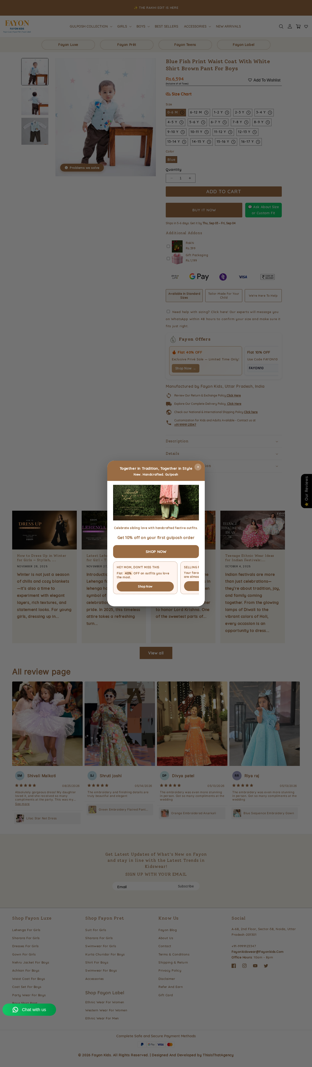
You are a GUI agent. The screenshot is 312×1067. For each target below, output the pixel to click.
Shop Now (145, 586)
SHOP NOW (156, 551)
